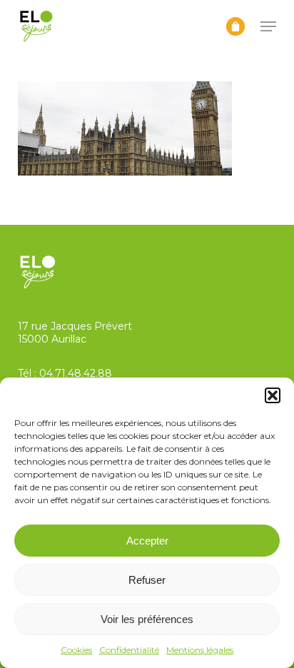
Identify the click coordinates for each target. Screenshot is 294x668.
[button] (272, 395)
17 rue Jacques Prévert (75, 326)
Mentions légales (199, 649)
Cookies (76, 649)
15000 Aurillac (52, 339)
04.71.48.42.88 (75, 373)
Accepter (147, 541)
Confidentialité (129, 649)
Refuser (147, 580)
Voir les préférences (147, 619)
